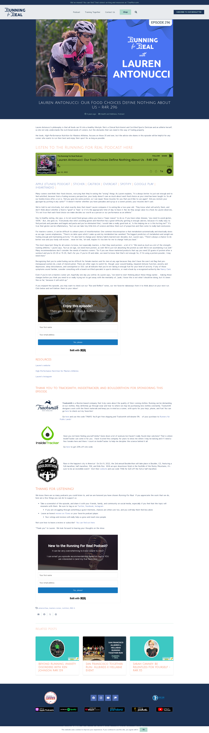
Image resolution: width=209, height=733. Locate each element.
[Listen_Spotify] (69, 709)
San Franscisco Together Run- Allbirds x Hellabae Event (104, 667)
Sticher (78, 184)
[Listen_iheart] (92, 709)
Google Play (143, 184)
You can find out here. (85, 522)
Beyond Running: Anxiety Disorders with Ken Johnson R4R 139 (57, 667)
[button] (81, 12)
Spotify (125, 184)
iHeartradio (45, 187)
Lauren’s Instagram (44, 376)
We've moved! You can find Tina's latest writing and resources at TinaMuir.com (104, 2)
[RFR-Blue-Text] (15, 12)
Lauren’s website (43, 365)
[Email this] (38, 614)
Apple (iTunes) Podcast (53, 184)
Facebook (89, 506)
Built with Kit (78, 350)
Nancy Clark (165, 269)
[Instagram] (101, 698)
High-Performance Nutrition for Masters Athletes (57, 371)
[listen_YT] (164, 709)
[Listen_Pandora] (116, 709)
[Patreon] (115, 698)
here (67, 411)
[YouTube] (108, 698)
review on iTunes (63, 513)
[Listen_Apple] (45, 709)
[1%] (158, 698)
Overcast (110, 184)
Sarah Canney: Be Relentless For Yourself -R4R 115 (151, 667)
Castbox (94, 184)
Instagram (99, 506)
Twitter (81, 506)
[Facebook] (94, 698)
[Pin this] (56, 614)
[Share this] (44, 614)
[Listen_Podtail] (140, 709)
